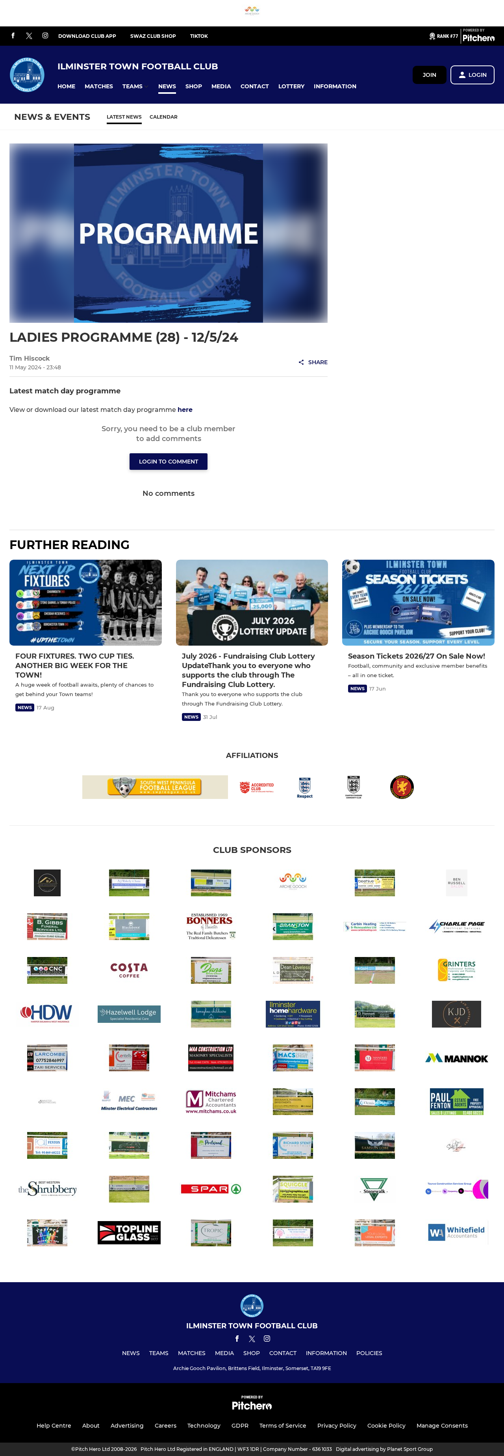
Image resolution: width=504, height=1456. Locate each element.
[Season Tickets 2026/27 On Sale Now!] (418, 602)
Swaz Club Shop (153, 36)
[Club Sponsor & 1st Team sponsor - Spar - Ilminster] (211, 1190)
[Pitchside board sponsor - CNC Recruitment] (47, 972)
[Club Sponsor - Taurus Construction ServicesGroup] (456, 1190)
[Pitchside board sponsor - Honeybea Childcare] (211, 1015)
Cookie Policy (386, 1425)
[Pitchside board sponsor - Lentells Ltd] (129, 1059)
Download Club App (87, 36)
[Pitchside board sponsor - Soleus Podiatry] (129, 1190)
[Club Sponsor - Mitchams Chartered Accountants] (211, 1103)
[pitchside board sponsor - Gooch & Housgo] (374, 972)
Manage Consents (442, 1425)
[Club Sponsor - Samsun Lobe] (374, 1147)
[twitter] (29, 36)
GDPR (240, 1425)
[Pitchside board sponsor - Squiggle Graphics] (292, 1190)
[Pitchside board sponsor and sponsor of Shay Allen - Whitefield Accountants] (456, 1234)
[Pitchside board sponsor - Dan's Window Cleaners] (211, 972)
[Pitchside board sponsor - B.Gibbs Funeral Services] (47, 928)
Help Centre (54, 1425)
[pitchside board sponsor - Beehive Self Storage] (374, 884)
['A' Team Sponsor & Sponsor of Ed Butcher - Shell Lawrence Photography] (456, 1147)
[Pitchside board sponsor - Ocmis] (374, 1103)
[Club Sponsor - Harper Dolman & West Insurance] (47, 1015)
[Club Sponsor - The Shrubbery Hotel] (47, 1190)
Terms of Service (282, 1425)
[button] (66, 86)
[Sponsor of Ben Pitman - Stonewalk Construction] (374, 1190)
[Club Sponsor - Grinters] (456, 972)
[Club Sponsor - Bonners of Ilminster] (211, 928)
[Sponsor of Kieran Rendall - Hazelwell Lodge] (129, 1015)
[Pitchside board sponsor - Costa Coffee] (129, 972)
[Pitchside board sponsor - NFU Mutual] (292, 1103)
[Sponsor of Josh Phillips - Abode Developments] (47, 884)
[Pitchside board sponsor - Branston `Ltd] (292, 928)
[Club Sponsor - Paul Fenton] (456, 1103)
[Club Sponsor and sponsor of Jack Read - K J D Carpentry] (456, 1015)
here (185, 409)
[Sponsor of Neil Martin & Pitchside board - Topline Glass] (129, 1234)
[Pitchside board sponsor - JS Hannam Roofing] (374, 1015)
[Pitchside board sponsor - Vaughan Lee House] (292, 1234)
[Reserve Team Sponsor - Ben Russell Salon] (456, 884)
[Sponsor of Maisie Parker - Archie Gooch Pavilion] (252, 13)
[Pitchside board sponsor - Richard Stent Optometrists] (292, 1147)
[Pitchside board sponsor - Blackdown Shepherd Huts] (129, 928)
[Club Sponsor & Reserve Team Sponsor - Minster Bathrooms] (47, 1103)
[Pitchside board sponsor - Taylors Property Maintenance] (47, 1234)
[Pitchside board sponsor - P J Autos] (129, 1147)
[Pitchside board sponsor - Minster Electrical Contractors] (129, 1103)
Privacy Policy (336, 1425)
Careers (165, 1425)
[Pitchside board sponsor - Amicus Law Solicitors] (211, 884)
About (91, 1425)
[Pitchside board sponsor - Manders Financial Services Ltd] (374, 1059)
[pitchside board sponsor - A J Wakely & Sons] (129, 884)
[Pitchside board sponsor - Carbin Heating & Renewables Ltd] (374, 928)
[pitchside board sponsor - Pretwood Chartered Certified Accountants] (211, 1147)
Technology (203, 1425)
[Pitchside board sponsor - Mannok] (456, 1059)
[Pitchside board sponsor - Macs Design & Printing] (292, 1059)
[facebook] (13, 36)
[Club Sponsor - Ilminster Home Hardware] (292, 1015)
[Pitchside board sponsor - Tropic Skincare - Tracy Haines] (211, 1234)
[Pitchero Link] (479, 39)
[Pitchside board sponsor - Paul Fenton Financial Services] (47, 1147)
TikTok (199, 36)
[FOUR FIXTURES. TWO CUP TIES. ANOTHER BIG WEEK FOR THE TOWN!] (85, 602)
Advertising (127, 1425)
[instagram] (45, 36)
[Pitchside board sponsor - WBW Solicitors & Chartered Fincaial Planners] (374, 1234)
